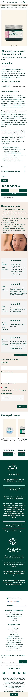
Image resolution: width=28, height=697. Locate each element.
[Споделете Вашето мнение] (7, 63)
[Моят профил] (21, 2)
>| (25, 355)
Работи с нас (14, 634)
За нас (14, 627)
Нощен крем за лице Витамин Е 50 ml (16, 7)
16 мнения (5, 66)
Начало (3, 7)
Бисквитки (14, 618)
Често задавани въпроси (14, 616)
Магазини (14, 633)
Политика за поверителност (14, 615)
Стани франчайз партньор (14, 646)
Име (2, 365)
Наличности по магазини (19, 86)
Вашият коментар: (7, 372)
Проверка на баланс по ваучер (14, 644)
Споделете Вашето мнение (10, 81)
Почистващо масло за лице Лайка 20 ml (9, 439)
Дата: (4, 267)
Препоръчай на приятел (14, 640)
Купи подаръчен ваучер (14, 642)
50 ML (4, 180)
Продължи (21, 406)
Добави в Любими (8, 197)
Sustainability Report (14, 648)
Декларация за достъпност (14, 650)
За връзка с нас (14, 631)
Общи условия (14, 613)
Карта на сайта (14, 620)
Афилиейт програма (14, 636)
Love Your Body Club (14, 629)
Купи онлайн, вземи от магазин (14, 638)
